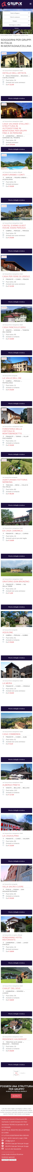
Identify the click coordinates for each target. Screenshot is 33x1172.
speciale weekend (17, 1112)
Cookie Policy (13, 1159)
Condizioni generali (8, 1157)
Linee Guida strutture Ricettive (12, 1154)
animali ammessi (23, 1110)
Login (21, 1138)
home (10, 35)
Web (25, 1138)
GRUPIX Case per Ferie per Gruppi (17, 1143)
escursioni (8, 1112)
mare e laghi (10, 1108)
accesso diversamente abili (9, 1110)
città (29, 1108)
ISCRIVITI (16, 1096)
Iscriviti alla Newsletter (13, 1149)
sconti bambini (28, 1112)
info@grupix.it (10, 1141)
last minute (18, 1114)
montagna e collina (21, 1108)
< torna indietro (4, 35)
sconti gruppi (26, 1114)
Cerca (16, 28)
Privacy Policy (5, 1159)
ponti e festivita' (9, 1114)
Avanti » (22, 1073)
